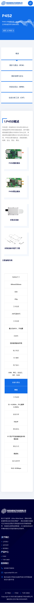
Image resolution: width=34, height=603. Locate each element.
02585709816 (9, 568)
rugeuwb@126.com (10, 573)
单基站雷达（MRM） (17, 87)
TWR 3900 (6, 559)
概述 (17, 53)
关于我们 (8, 593)
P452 (10, 30)
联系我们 (5, 548)
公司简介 (5, 541)
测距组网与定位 (17, 76)
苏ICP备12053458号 (20, 599)
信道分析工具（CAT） (17, 98)
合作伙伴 (5, 545)
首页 (4, 30)
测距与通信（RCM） (17, 65)
